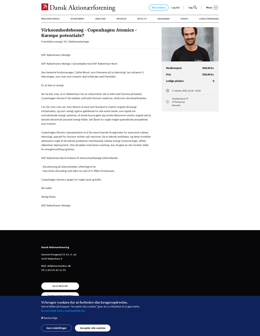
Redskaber (164, 18)
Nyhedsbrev (77, 18)
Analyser (100, 18)
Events (184, 18)
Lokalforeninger (209, 18)
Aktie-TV (142, 18)
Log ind (175, 7)
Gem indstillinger (56, 328)
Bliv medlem (159, 7)
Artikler (121, 18)
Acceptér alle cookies (92, 328)
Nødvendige (50, 318)
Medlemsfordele (50, 18)
